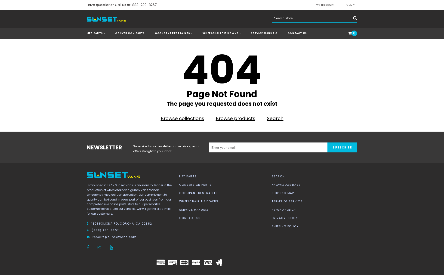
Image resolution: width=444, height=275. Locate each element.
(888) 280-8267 (105, 230)
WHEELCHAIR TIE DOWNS (221, 33)
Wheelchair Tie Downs (199, 201)
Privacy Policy (285, 218)
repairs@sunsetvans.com (114, 237)
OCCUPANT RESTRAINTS (173, 33)
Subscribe (342, 147)
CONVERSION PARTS (130, 33)
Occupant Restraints (198, 193)
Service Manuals (264, 33)
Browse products (235, 118)
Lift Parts (188, 176)
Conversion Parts (195, 185)
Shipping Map (283, 193)
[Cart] (350, 33)
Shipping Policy (285, 226)
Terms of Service (287, 201)
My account (325, 5)
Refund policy (284, 210)
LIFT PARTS (95, 33)
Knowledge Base (286, 185)
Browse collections (182, 118)
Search (275, 118)
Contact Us (297, 33)
